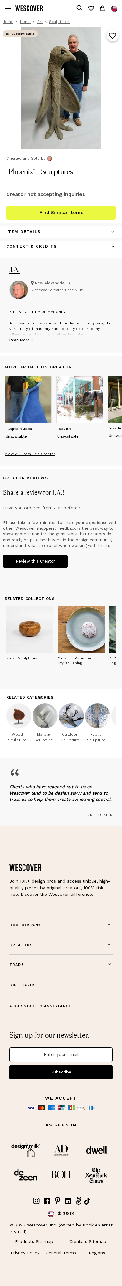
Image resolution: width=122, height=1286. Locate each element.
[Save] (113, 36)
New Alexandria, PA (53, 283)
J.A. (14, 269)
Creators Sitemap (87, 1241)
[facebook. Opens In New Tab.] (47, 1201)
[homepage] (29, 8)
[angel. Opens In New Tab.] (78, 1201)
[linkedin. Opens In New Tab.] (68, 1201)
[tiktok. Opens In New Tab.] (87, 1201)
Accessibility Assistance (40, 1006)
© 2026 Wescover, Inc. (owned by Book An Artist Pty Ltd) (61, 1228)
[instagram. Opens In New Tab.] (36, 1201)
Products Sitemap (34, 1241)
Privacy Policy (25, 1252)
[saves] (91, 8)
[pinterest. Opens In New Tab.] (57, 1201)
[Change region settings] (114, 9)
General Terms (61, 1252)
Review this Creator (35, 561)
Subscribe (61, 1071)
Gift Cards (22, 985)
